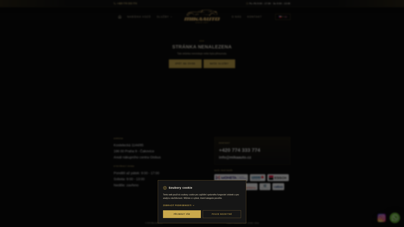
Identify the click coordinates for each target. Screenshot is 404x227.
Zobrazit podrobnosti (177, 205)
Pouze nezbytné (222, 214)
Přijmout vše (182, 214)
